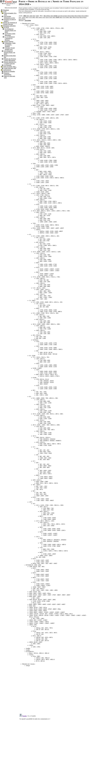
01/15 (62, 16)
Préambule (6, 10)
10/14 (52, 16)
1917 (34, 16)
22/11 (47, 17)
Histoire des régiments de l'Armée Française (10, 23)
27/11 (64, 17)
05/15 (76, 16)
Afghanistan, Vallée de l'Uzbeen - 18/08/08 (10, 44)
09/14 (48, 16)
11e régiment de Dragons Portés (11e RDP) (10, 30)
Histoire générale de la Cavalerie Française (10, 62)
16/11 (27, 17)
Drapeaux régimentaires (7, 73)
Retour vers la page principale (11, 7)
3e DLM (6, 27)
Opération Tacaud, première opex (10, 48)
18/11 (33, 17)
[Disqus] (54, 690)
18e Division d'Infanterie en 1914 (9, 17)
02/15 (66, 16)
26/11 (60, 17)
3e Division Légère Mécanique (10, 34)
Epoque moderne (8, 41)
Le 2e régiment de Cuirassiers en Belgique (10, 38)
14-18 (4, 11)
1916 (31, 16)
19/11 (37, 17)
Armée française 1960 (10, 68)
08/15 (86, 16)
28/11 (67, 17)
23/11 (50, 17)
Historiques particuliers (9, 25)
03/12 (84, 17)
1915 (28, 16)
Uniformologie (7, 70)
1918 (37, 16)
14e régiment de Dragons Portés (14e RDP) (9, 52)
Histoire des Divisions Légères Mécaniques (10, 59)
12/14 (59, 16)
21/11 (43, 17)
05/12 (23, 19)
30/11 (74, 17)
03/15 (69, 16)
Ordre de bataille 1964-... (10, 66)
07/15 (83, 16)
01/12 (77, 17)
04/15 (72, 16)
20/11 (40, 17)
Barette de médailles (9, 71)
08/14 (45, 16)
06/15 (79, 16)
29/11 (71, 17)
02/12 (81, 17)
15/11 (23, 17)
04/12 (20, 19)
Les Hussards (7, 65)
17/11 (30, 17)
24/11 (54, 17)
